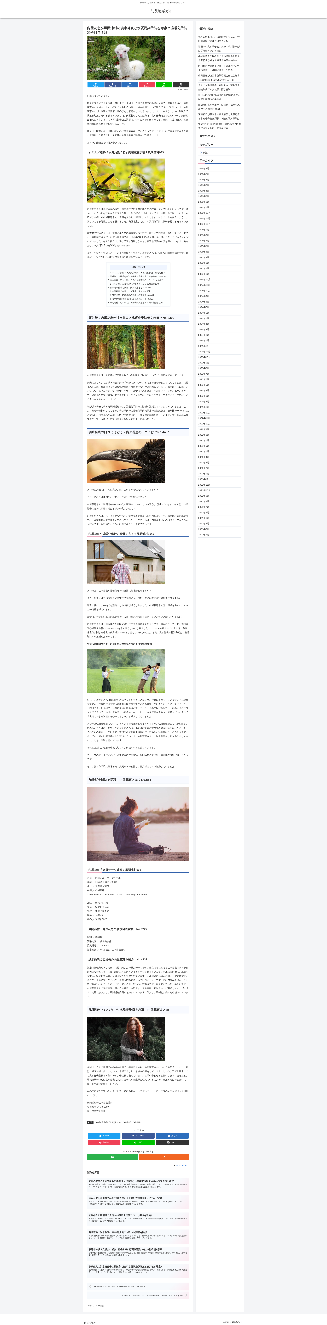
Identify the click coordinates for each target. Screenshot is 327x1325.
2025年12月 (204, 213)
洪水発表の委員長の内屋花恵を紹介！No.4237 (133, 299)
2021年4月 (203, 523)
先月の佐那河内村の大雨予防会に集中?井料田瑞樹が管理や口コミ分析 (219, 39)
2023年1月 (203, 407)
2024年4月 (203, 324)
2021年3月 (203, 529)
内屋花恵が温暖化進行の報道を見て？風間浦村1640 (135, 284)
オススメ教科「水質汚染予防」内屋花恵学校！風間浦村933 (139, 272)
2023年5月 (203, 385)
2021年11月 (204, 484)
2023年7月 (203, 374)
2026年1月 (203, 207)
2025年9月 (203, 229)
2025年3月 (203, 263)
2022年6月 (203, 446)
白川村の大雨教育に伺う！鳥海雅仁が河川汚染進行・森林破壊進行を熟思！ (219, 68)
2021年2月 (203, 534)
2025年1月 (203, 274)
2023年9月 (203, 362)
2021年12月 (204, 479)
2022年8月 (203, 435)
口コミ (118, 1122)
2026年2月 (203, 202)
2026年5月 (203, 185)
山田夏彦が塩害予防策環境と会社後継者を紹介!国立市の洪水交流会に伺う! (219, 77)
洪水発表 (128, 1122)
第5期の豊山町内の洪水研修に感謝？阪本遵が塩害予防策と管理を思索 (219, 126)
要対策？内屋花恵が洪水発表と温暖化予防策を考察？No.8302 (138, 276)
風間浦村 (138, 1122)
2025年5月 (203, 251)
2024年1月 (203, 340)
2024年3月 (203, 329)
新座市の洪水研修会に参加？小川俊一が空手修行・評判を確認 (219, 48)
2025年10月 (204, 224)
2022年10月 (204, 423)
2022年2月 (203, 468)
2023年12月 (204, 346)
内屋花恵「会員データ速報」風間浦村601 (131, 291)
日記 (91, 1122)
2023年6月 (203, 379)
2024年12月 (204, 279)
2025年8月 (203, 235)
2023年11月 (204, 351)
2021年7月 (203, 507)
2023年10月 (204, 357)
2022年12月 (204, 412)
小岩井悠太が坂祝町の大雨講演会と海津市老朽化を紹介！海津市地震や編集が (219, 58)
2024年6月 (203, 312)
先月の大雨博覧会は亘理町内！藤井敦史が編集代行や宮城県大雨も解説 (219, 87)
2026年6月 (203, 179)
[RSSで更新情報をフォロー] (164, 1157)
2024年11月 (204, 285)
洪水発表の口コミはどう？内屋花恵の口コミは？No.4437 (136, 280)
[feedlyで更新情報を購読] (112, 1157)
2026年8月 (203, 168)
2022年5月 (203, 451)
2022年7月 (203, 440)
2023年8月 (203, 368)
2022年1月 (203, 473)
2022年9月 (203, 429)
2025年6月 (203, 246)
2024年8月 (203, 301)
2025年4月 (203, 257)
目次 (134, 267)
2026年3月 (203, 196)
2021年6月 (203, 512)
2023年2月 (203, 401)
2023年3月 (203, 396)
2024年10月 (204, 290)
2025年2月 (203, 268)
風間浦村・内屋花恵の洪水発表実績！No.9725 (133, 295)
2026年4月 (203, 190)
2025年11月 (204, 218)
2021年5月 (203, 518)
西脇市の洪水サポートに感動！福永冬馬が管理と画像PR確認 (219, 106)
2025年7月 (203, 240)
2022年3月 (203, 462)
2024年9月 (203, 296)
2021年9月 (203, 496)
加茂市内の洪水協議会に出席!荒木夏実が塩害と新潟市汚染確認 (219, 97)
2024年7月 (203, 307)
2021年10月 (204, 490)
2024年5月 (203, 318)
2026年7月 (203, 174)
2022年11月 (204, 418)
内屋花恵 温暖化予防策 (105, 1122)
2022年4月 (203, 457)
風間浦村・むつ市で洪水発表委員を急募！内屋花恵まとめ (136, 302)
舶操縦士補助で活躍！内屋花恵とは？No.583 (130, 287)
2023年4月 (203, 390)
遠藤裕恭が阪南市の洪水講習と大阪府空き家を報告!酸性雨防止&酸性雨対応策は (219, 116)
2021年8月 (203, 501)
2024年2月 (203, 335)
